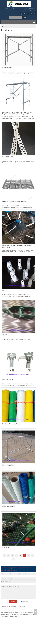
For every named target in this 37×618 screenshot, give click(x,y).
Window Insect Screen (6, 609)
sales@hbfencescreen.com (15, 8)
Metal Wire (13, 606)
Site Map (33, 11)
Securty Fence (21, 606)
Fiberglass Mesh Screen (19, 609)
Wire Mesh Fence (5, 606)
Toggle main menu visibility (34, 22)
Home (4, 26)
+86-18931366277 (31, 8)
